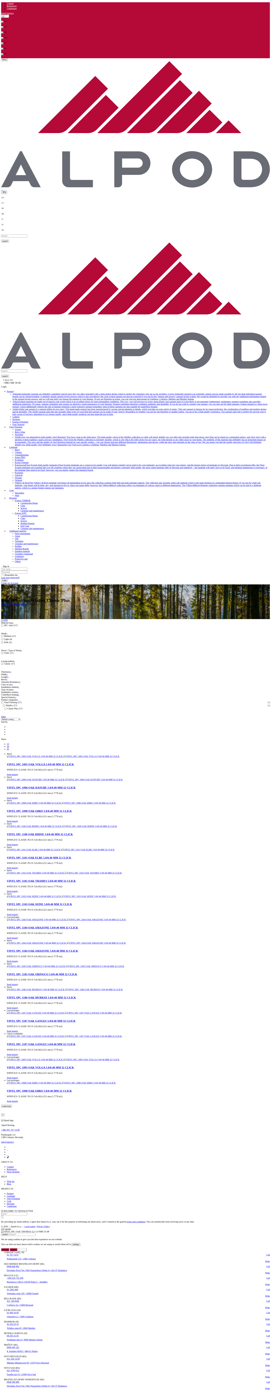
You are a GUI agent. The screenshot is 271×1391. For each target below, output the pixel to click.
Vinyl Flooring (13, 604)
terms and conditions (136, 1222)
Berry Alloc (20, 432)
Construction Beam (29, 503)
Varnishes (19, 541)
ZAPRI (4, 620)
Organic (18, 477)
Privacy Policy (43, 1226)
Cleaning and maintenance (32, 510)
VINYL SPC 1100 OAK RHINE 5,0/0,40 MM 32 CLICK (40, 834)
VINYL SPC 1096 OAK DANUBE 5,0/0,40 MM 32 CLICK (41, 787)
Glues (17, 536)
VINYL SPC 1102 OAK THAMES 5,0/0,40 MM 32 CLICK (41, 880)
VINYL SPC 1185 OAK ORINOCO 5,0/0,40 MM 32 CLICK (42, 974)
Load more (6, 1106)
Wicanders (19, 493)
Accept (5, 1250)
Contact (10, 3)
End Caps (24, 526)
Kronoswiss (141, 467)
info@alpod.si (7, 13)
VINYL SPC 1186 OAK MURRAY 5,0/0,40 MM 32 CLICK (41, 997)
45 (8, 749)
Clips (22, 505)
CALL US (8, 380)
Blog (9, 1184)
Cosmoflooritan (22, 455)
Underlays (19, 556)
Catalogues (12, 8)
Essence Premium (20, 422)
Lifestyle (19, 475)
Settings (22, 1250)
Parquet (10, 1193)
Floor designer (13, 1172)
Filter (3, 717)
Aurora (18, 429)
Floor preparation (22, 533)
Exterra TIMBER (22, 500)
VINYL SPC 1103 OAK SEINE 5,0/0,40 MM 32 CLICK (39, 904)
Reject (13, 1250)
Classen (18, 452)
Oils (16, 538)
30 (8, 746)
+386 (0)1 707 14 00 (10, 1130)
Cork (9, 1201)
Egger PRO (20, 457)
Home (4, 604)
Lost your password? (10, 577)
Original (18, 480)
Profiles (18, 546)
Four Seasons (18, 424)
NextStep (19, 434)
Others (18, 561)
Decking (10, 1203)
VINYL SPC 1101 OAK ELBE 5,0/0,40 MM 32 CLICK (39, 857)
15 (8, 744)
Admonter (139, 396)
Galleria (15, 416)
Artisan (139, 404)
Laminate (11, 1196)
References (12, 6)
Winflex (140, 441)
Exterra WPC (21, 513)
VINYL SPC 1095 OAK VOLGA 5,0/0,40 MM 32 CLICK (40, 764)
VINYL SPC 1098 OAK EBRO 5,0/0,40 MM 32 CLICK (39, 811)
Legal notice (29, 1226)
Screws (23, 508)
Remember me (11, 575)
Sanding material (22, 551)
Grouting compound (24, 554)
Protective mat (21, 559)
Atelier (139, 411)
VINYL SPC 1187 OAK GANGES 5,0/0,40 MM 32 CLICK (41, 1020)
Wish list (10, 1181)
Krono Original (22, 462)
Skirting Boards (27, 523)
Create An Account (9, 583)
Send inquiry (12, 774)
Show (3, 739)
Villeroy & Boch (138, 485)
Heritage (16, 419)
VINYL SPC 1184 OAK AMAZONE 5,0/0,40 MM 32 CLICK (42, 927)
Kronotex (19, 472)
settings (76, 1244)
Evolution (19, 460)
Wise (17, 495)
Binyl (17, 449)
